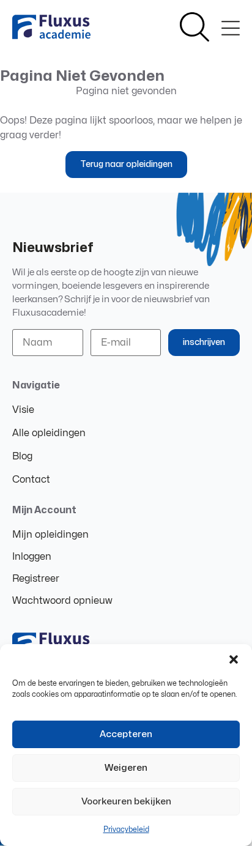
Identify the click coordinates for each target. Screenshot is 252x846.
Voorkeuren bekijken (126, 801)
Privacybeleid (126, 829)
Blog (22, 456)
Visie (23, 410)
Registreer (35, 579)
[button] (234, 659)
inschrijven (204, 342)
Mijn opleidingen (50, 535)
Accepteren (126, 734)
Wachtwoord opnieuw (62, 601)
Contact (31, 479)
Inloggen (31, 557)
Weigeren (126, 768)
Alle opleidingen (49, 433)
